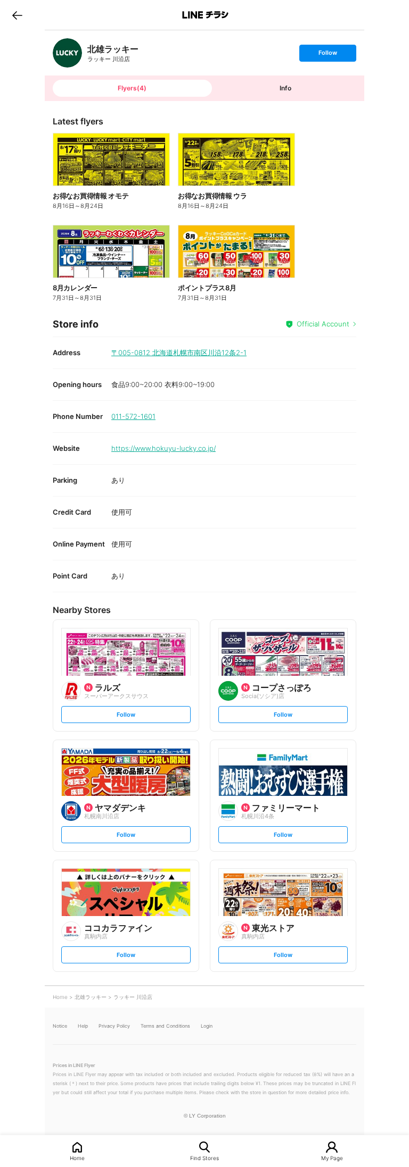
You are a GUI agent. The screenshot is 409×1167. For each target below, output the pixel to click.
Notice (60, 1025)
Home (77, 1158)
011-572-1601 (133, 416)
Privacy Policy (114, 1025)
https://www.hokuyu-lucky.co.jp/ (163, 448)
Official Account (323, 324)
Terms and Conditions (165, 1025)
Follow (327, 55)
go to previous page (17, 15)
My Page (332, 1158)
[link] (67, 53)
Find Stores (204, 1158)
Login (206, 1025)
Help (83, 1025)
